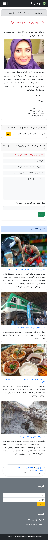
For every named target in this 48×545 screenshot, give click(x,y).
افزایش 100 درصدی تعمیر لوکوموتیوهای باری (31, 327)
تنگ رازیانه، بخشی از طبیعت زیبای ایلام (32, 437)
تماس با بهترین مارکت (34, 524)
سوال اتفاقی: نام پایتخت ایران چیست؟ (30, 203)
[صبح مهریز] (38, 3)
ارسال (41, 214)
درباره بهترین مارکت (34, 519)
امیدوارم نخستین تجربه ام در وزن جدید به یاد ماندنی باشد (26, 269)
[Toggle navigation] (4, 3)
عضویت (41, 503)
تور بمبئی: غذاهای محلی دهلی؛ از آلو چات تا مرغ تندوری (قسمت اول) (24, 380)
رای (8, 133)
